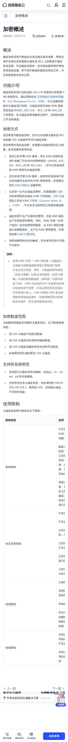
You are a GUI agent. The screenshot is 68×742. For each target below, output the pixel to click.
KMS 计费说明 (26, 234)
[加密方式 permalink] (22, 129)
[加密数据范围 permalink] (29, 316)
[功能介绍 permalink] (23, 85)
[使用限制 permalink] (23, 404)
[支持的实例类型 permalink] (33, 364)
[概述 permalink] (15, 50)
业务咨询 (54, 736)
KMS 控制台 (22, 185)
